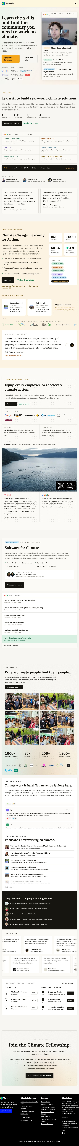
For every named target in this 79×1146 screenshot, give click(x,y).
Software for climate (47, 1104)
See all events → (68, 983)
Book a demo (11, 404)
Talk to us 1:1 (24, 1114)
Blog (63, 1130)
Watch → (70, 993)
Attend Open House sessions (26, 1107)
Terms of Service (55, 1141)
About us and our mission (70, 1128)
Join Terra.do (6, 1111)
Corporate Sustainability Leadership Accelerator (48, 1108)
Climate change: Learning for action (29, 1103)
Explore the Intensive (11, 123)
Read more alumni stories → (14, 355)
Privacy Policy (45, 1141)
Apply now (7, 280)
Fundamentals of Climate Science (48, 1120)
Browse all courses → (11, 645)
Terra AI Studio (45, 1102)
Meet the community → (14, 687)
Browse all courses (47, 1124)
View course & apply (14, 585)
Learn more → (70, 168)
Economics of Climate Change (47, 1113)
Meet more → (9, 887)
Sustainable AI (45, 1116)
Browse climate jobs (68, 1113)
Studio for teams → (31, 123)
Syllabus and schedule (27, 1111)
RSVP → (34, 993)
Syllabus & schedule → (26, 280)
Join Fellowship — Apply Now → (39, 1075)
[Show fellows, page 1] (2, 318)
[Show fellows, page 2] (3, 318)
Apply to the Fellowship (8, 59)
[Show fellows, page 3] (5, 318)
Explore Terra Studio (28, 59)
